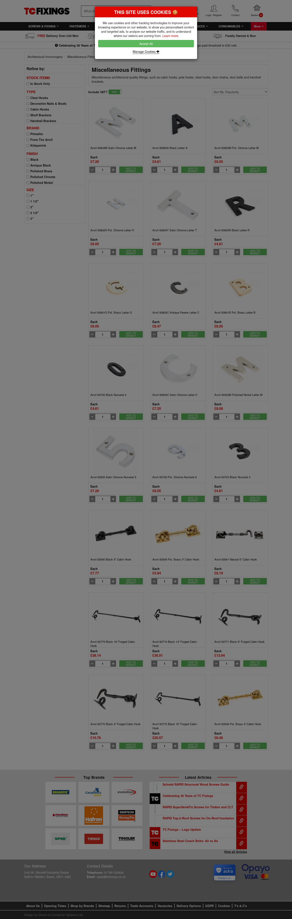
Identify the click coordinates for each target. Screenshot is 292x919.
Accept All (146, 43)
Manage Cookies (144, 51)
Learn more (170, 36)
